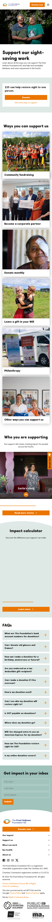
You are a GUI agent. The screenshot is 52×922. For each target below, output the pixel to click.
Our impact (7, 835)
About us (6, 855)
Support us (7, 840)
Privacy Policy (15, 893)
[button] (26, 635)
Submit (8, 802)
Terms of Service (32, 893)
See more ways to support (26, 103)
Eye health (7, 850)
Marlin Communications (19, 897)
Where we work (9, 845)
